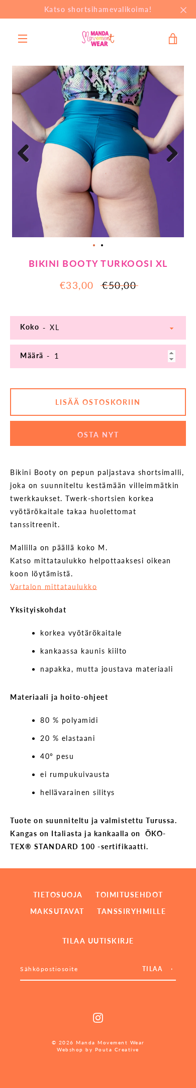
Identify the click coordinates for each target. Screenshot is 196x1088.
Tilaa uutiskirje (98, 941)
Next (169, 154)
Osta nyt (98, 434)
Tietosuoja (58, 894)
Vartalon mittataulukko (53, 586)
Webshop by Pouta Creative (98, 1049)
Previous (27, 154)
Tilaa (152, 969)
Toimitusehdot (129, 894)
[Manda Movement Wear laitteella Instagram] (98, 1017)
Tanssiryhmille (131, 911)
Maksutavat (57, 911)
